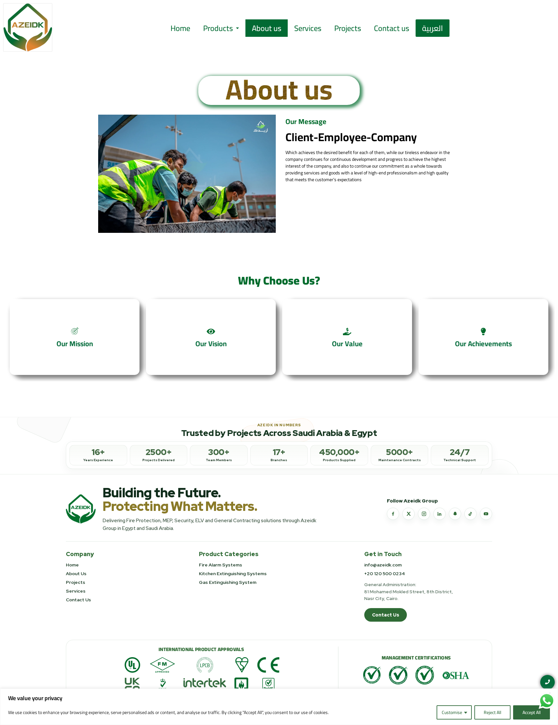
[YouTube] (486, 514)
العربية (432, 28)
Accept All (531, 712)
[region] (279, 707)
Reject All (492, 712)
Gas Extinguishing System (227, 582)
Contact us (391, 28)
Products (218, 28)
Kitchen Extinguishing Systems (233, 573)
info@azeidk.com (383, 565)
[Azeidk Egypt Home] (81, 509)
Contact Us (78, 600)
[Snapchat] (455, 514)
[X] (408, 514)
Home (180, 28)
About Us (76, 573)
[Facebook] (393, 514)
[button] (221, 28)
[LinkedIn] (439, 514)
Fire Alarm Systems (220, 565)
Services (307, 28)
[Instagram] (424, 514)
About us (266, 28)
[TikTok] (470, 514)
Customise (452, 712)
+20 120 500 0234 (384, 573)
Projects (347, 28)
